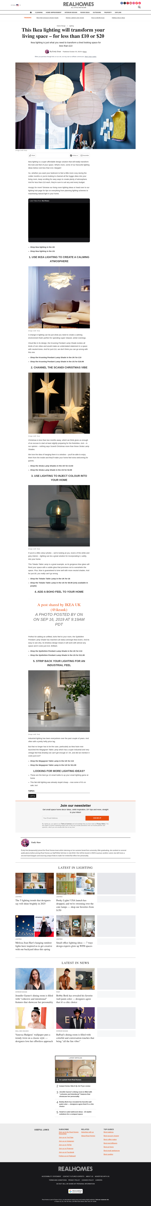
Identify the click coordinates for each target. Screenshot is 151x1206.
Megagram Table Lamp (48, 750)
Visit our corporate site (102, 1199)
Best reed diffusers (110, 1143)
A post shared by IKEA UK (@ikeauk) (59, 607)
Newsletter (86, 155)
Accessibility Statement (51, 1176)
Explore (118, 12)
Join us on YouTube (66, 1137)
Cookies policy (88, 1180)
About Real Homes (88, 1136)
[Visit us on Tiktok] (139, 3)
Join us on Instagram (66, 1141)
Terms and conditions (58, 1180)
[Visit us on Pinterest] (127, 3)
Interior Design (71, 12)
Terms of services (66, 824)
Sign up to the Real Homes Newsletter (68, 1133)
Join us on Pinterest (66, 1148)
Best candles (108, 1154)
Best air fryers (109, 1147)
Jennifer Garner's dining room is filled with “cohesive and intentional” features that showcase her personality (75, 1094)
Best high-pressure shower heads (47, 18)
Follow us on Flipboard (67, 1156)
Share (33, 155)
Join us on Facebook (66, 1152)
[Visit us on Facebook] (121, 3)
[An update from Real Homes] (75, 1071)
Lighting (71, 26)
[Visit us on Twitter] (124, 3)
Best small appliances (112, 1150)
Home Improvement (53, 12)
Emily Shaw (56, 51)
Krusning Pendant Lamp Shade (63, 343)
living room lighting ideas (63, 187)
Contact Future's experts (73, 1176)
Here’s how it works (90, 56)
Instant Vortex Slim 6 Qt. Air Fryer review (74, 1086)
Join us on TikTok (65, 1145)
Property (108, 12)
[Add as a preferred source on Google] (75, 1191)
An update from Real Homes (70, 1080)
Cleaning (39, 12)
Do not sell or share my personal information (75, 1184)
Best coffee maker (110, 1139)
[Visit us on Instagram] (133, 3)
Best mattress (109, 1132)
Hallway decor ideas (118, 18)
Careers (98, 1180)
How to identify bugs (97, 18)
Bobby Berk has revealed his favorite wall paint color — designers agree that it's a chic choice (76, 1104)
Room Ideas (85, 12)
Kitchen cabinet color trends (75, 18)
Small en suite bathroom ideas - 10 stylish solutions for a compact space (75, 1113)
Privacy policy (74, 1180)
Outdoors (97, 12)
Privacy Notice (101, 824)
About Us (89, 1176)
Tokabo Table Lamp (40, 564)
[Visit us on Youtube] (130, 3)
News (85, 51)
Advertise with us (87, 1132)
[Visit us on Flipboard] (136, 3)
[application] (59, 220)
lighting (31, 191)
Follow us (75, 155)
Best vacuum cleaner (111, 1136)
